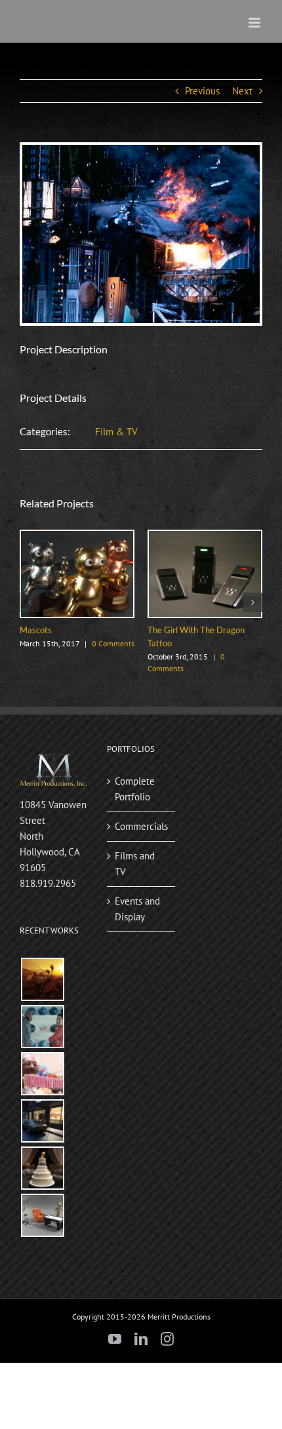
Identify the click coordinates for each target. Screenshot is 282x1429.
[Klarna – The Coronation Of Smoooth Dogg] (42, 1073)
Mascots (36, 630)
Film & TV (116, 431)
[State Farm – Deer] (42, 1026)
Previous (202, 91)
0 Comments (113, 643)
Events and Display (137, 909)
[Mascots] (77, 537)
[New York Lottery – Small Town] (42, 1121)
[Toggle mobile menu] (255, 22)
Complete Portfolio (135, 789)
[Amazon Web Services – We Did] (42, 979)
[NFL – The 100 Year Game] (42, 1168)
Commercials (141, 826)
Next (242, 91)
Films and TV (135, 864)
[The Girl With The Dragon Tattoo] (205, 537)
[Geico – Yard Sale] (42, 1215)
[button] (29, 602)
